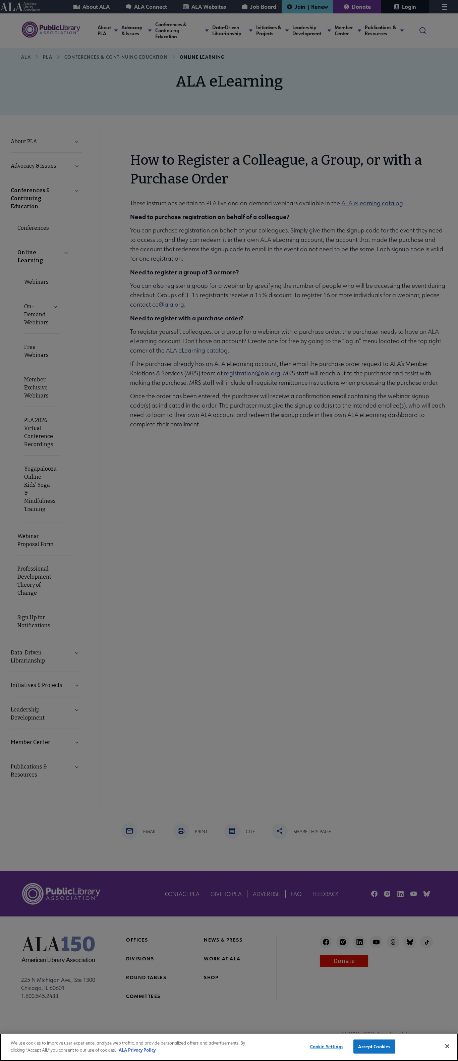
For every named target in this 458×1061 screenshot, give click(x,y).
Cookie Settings (326, 1046)
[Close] (447, 1046)
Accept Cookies (374, 1046)
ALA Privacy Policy (137, 1049)
